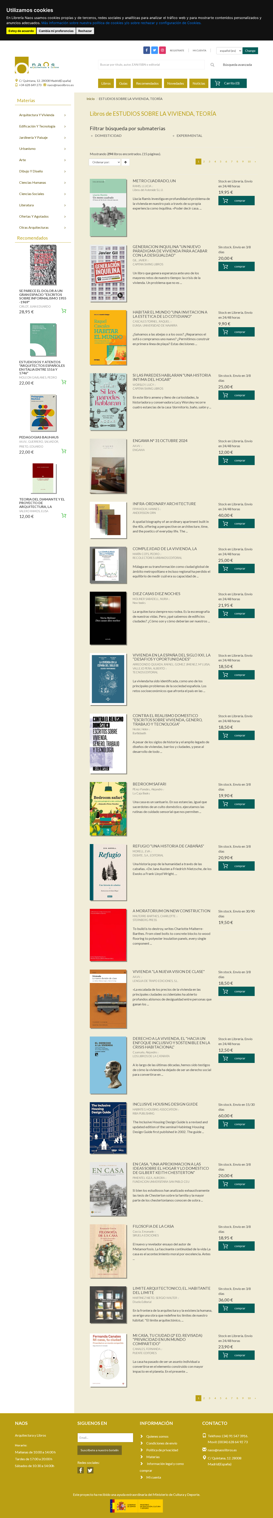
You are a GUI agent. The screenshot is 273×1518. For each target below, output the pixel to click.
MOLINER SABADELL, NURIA (150, 599)
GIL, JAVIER (140, 260)
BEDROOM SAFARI (149, 784)
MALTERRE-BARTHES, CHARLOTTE (154, 916)
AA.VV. (136, 446)
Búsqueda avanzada (237, 64)
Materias (153, 1457)
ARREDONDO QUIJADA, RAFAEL (153, 664)
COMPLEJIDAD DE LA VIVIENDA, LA (165, 548)
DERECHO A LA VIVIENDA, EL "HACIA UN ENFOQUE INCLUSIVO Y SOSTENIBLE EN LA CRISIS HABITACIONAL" (171, 1042)
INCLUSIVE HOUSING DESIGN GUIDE (165, 1104)
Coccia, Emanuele (143, 1231)
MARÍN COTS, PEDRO (146, 554)
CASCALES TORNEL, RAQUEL (151, 321)
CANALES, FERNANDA (146, 1349)
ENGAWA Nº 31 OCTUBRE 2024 (160, 440)
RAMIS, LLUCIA (142, 186)
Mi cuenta (153, 1477)
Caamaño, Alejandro (145, 1052)
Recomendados (147, 83)
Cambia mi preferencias (56, 31)
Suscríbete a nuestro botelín (100, 1450)
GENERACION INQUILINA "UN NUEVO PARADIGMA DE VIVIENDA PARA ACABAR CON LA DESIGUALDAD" (170, 250)
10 (249, 161)
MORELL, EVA (141, 851)
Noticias (199, 83)
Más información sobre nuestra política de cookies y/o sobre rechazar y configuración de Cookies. (121, 23)
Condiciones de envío (161, 1443)
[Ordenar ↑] (125, 162)
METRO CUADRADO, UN (154, 180)
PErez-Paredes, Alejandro (147, 789)
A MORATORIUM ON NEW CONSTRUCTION (171, 910)
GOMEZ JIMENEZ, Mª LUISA (192, 664)
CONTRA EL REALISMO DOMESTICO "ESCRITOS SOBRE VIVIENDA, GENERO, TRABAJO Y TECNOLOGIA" (167, 719)
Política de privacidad (162, 1450)
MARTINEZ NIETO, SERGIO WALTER (155, 1298)
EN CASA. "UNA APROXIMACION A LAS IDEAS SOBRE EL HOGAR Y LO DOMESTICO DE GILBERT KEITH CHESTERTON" (171, 1168)
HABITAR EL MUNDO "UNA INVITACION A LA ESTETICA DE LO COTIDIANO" (170, 314)
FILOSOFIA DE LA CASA (153, 1226)
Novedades (175, 83)
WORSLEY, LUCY (143, 384)
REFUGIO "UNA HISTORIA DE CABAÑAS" (168, 846)
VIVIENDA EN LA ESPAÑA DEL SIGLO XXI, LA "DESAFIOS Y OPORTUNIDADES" (172, 657)
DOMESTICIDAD (108, 135)
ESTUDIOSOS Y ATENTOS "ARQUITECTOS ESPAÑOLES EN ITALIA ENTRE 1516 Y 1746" (42, 367)
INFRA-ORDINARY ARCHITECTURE (164, 503)
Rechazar (85, 31)
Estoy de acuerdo (21, 31)
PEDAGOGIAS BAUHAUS (39, 437)
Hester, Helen (140, 729)
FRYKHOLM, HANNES (146, 509)
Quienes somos (157, 1436)
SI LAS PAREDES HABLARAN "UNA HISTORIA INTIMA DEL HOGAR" (172, 377)
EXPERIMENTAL (189, 135)
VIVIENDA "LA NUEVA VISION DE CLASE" (169, 971)
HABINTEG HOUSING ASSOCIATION (155, 1109)
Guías (123, 83)
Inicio (91, 99)
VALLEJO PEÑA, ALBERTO (149, 668)
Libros (106, 83)
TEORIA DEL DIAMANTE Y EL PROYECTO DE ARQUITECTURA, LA (42, 503)
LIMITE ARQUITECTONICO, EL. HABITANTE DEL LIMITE (172, 1290)
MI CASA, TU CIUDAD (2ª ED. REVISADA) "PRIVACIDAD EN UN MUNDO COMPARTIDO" (167, 1339)
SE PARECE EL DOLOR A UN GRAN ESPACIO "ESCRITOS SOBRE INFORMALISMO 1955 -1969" (42, 296)
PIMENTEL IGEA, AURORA (149, 1178)
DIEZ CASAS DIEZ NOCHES (156, 593)
